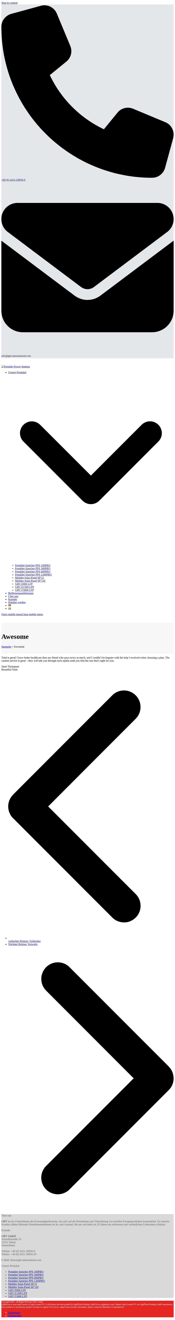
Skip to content (9, 2)
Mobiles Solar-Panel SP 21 (22, 1284)
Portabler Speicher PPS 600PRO (26, 1277)
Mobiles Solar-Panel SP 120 (23, 1287)
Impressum (14, 1312)
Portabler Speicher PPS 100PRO (26, 1271)
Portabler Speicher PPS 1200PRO (26, 1280)
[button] (22, 614)
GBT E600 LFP (17, 1290)
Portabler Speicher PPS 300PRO (26, 1274)
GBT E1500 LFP (17, 1293)
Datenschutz (15, 1315)
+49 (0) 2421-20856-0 (13, 179)
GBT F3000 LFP (17, 1296)
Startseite (6, 646)
